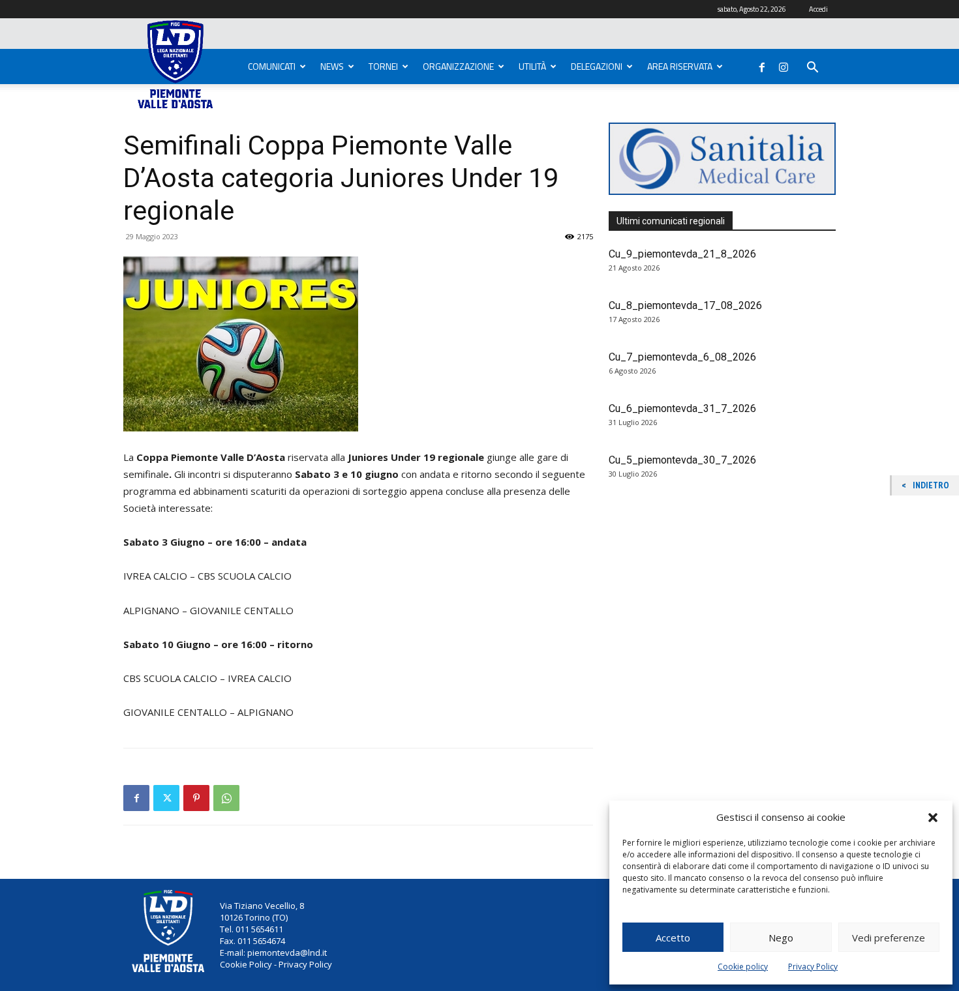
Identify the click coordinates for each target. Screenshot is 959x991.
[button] (932, 817)
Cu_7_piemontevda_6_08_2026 (682, 357)
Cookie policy (743, 966)
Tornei (383, 66)
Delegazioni (596, 66)
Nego (781, 937)
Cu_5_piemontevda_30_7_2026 (682, 460)
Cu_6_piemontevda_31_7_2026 (682, 408)
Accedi (818, 9)
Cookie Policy (246, 964)
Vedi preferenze (888, 937)
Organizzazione (458, 66)
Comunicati (272, 66)
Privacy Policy (813, 966)
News (332, 66)
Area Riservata (679, 66)
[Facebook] (762, 64)
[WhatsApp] (226, 798)
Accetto (673, 937)
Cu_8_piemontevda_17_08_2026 (685, 305)
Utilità (532, 66)
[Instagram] (783, 64)
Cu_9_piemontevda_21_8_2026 (682, 254)
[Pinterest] (196, 798)
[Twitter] (166, 798)
